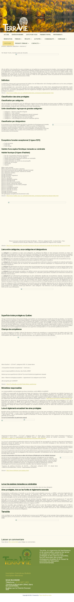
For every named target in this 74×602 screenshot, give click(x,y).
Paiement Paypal (45, 35)
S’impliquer (61, 39)
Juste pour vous (31, 35)
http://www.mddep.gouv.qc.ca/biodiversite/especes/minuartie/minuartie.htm (23, 438)
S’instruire (7, 43)
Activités (37, 39)
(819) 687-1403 (22, 582)
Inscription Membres (14, 575)
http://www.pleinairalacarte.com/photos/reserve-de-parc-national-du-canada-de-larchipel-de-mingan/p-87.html (38, 245)
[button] (70, 29)
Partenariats (57, 35)
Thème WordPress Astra (45, 595)
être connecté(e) (13, 542)
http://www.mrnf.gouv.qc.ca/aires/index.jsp (58, 398)
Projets (27, 39)
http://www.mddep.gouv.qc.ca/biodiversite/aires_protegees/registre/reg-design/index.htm (32, 195)
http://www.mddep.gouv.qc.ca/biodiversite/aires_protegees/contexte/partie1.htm (30, 93)
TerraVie (18, 39)
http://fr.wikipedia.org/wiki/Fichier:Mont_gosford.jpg (21, 384)
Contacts (35, 43)
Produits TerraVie (21, 43)
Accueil (6, 35)
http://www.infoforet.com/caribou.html (17, 470)
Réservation (8, 39)
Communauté (49, 39)
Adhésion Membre (17, 35)
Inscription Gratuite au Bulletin (18, 573)
